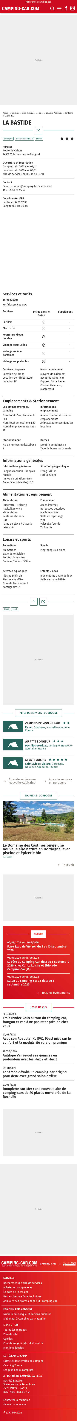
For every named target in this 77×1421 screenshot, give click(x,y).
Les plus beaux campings (18, 1370)
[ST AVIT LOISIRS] (13, 763)
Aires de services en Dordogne (60, 781)
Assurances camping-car (38, 2)
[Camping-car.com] (20, 8)
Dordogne (69, 113)
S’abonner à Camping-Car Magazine (24, 1318)
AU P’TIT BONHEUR (37, 741)
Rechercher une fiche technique (22, 1296)
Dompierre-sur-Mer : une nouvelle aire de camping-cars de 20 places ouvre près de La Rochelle (37, 1093)
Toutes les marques (15, 1329)
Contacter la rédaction (16, 1400)
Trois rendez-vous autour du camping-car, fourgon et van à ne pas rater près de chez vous (35, 1022)
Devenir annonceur (14, 1404)
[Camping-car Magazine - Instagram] (72, 8)
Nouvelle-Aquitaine (54, 113)
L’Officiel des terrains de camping (23, 1361)
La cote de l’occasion (16, 1292)
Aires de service (29, 113)
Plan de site (10, 1334)
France (40, 113)
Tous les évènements (56, 992)
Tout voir (68, 865)
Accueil (6, 113)
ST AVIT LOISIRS (35, 760)
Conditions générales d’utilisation (23, 1343)
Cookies (8, 1338)
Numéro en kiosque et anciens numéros (27, 1314)
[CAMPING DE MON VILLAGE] (13, 726)
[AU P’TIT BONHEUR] (13, 744)
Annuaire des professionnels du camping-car (30, 1301)
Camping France (12, 1365)
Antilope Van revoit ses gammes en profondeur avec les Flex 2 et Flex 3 (30, 1057)
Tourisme (15, 113)
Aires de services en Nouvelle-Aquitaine (22, 781)
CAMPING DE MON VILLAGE (42, 723)
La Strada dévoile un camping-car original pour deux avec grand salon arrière (35, 1074)
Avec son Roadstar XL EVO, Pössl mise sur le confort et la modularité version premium (37, 1041)
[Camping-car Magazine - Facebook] (66, 8)
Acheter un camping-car (17, 1287)
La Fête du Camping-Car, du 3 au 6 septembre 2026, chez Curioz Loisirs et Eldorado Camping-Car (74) (38, 965)
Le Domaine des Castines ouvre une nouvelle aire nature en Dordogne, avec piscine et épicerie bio (36, 849)
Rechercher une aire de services (22, 1283)
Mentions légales (13, 1347)
